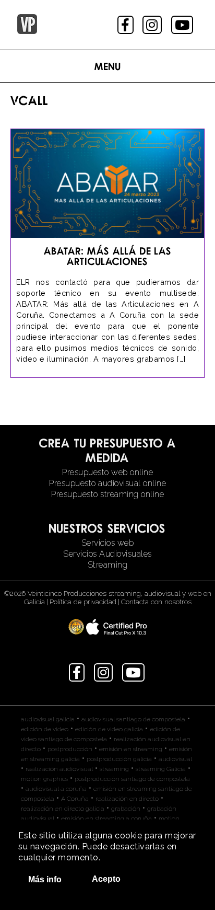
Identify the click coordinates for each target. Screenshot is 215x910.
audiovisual (175, 759)
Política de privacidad (83, 601)
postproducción (69, 749)
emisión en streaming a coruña (106, 818)
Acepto (106, 878)
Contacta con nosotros (156, 601)
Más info (45, 879)
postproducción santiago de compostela (132, 778)
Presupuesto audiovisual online (107, 483)
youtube (183, 25)
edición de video (44, 729)
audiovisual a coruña (56, 788)
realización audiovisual (59, 769)
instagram (153, 25)
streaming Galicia (161, 769)
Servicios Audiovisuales (107, 554)
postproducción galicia (119, 759)
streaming (114, 769)
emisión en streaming (130, 749)
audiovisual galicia (48, 719)
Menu (107, 66)
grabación (125, 808)
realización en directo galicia (62, 808)
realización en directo (127, 798)
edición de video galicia (109, 729)
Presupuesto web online (107, 472)
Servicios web (107, 543)
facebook (126, 25)
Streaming (108, 565)
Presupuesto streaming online (107, 494)
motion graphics (44, 778)
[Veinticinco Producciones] (27, 31)
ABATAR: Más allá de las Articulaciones (108, 256)
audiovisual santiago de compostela (133, 719)
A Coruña (75, 798)
